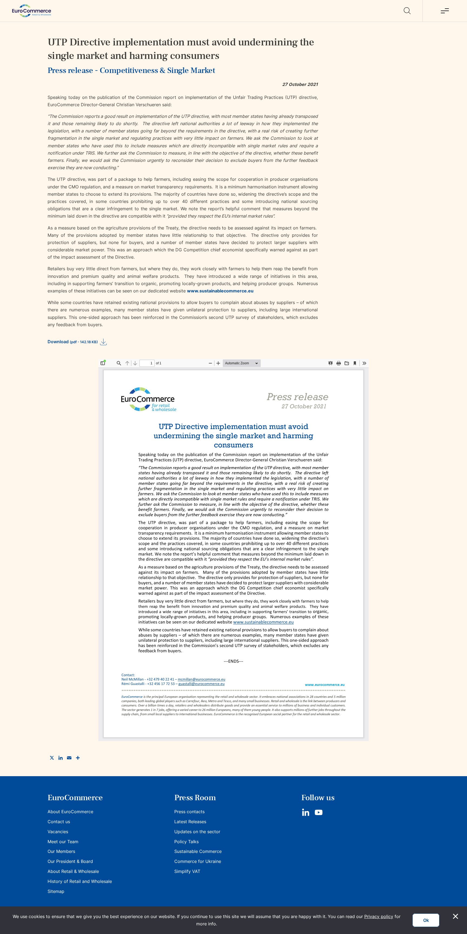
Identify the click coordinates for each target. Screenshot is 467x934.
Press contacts (189, 811)
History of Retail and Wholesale (80, 881)
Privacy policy (378, 916)
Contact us (59, 821)
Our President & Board (70, 861)
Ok (426, 920)
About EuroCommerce (70, 811)
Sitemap (56, 891)
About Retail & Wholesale (73, 871)
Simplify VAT (187, 871)
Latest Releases (190, 821)
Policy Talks (186, 841)
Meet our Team (63, 841)
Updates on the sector (197, 831)
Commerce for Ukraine (197, 861)
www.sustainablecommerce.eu (220, 290)
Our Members (61, 851)
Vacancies (58, 831)
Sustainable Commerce (198, 851)
